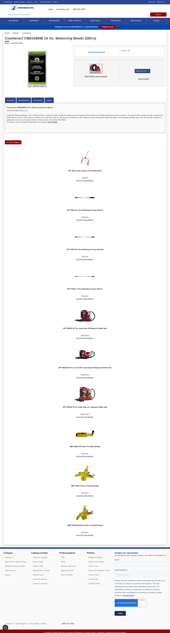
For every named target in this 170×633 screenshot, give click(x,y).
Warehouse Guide (67, 570)
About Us (151, 2)
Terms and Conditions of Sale (99, 570)
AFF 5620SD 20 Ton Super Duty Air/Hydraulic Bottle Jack (85, 328)
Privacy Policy (93, 575)
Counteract (26, 33)
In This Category (13, 142)
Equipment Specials (40, 583)
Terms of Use (93, 566)
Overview (10, 100)
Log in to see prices (96, 52)
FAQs (63, 557)
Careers (8, 575)
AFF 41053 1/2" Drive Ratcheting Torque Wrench (85, 210)
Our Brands (7, 2)
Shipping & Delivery (95, 557)
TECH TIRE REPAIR (45, 2)
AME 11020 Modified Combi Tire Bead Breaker (85, 525)
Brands (16, 33)
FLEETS (55, 2)
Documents (37, 100)
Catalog (29, 2)
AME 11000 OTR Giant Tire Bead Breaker (84, 447)
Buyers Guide (38, 562)
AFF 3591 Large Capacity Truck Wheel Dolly (85, 171)
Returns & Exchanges (96, 562)
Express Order (19, 2)
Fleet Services (10, 570)
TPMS (36, 2)
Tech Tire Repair (67, 575)
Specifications (23, 100)
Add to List (141, 71)
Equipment (34, 21)
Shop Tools (95, 21)
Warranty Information (68, 566)
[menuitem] (13, 21)
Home (7, 33)
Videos (49, 100)
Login (50, 9)
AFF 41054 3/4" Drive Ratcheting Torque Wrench (85, 249)
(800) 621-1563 (78, 9)
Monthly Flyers (38, 575)
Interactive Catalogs (40, 557)
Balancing (13, 21)
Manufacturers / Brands (41, 570)
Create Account (62, 9)
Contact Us (161, 2)
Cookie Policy (93, 579)
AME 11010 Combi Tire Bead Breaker (85, 486)
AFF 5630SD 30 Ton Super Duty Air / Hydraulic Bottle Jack (85, 407)
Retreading (54, 21)
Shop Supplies (74, 21)
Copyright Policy (94, 583)
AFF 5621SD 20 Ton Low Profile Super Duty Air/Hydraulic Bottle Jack (84, 368)
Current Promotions (40, 579)
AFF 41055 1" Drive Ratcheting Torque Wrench (85, 289)
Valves (156, 21)
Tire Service (136, 21)
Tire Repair (116, 21)
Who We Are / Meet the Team (15, 562)
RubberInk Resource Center (15, 566)
